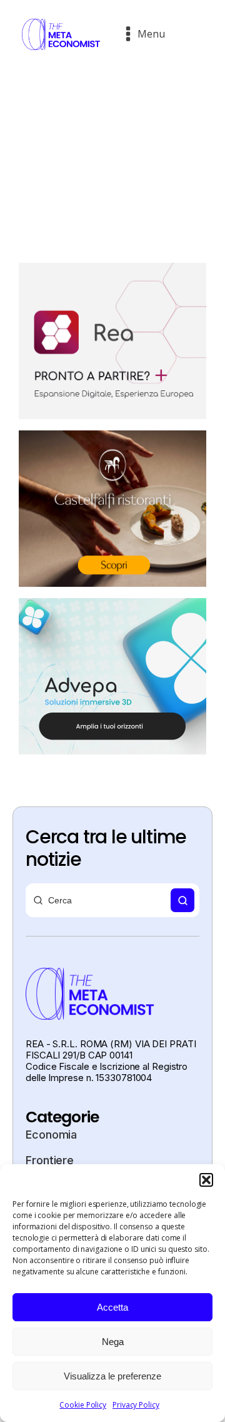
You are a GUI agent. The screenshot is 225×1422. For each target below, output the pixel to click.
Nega (113, 1341)
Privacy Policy (135, 1404)
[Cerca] (182, 900)
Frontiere (50, 1160)
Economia (51, 1134)
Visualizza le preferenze (112, 1376)
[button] (206, 1180)
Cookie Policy (82, 1404)
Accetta (112, 1307)
